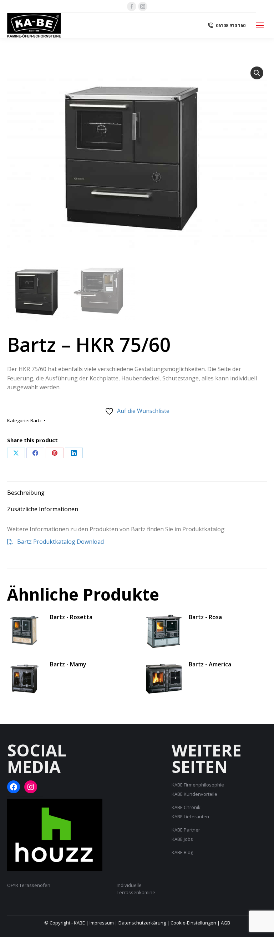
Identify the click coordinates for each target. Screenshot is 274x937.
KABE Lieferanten (190, 816)
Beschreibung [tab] (26, 493)
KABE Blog (182, 852)
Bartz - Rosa (205, 617)
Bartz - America (210, 664)
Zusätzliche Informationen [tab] (42, 509)
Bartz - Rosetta (71, 617)
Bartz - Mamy (68, 664)
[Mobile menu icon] (260, 25)
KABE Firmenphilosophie (198, 784)
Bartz (36, 420)
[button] (256, 72)
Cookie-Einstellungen (193, 922)
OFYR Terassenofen (28, 885)
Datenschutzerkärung (142, 922)
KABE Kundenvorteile (194, 794)
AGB (225, 922)
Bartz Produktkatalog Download (58, 542)
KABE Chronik (186, 807)
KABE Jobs (182, 839)
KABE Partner (186, 830)
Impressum (102, 922)
